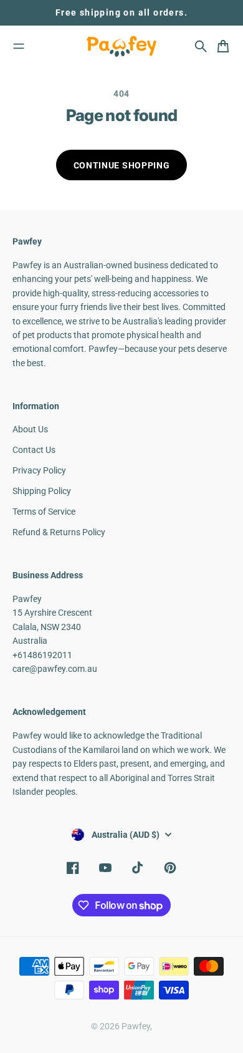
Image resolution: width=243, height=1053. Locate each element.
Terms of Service (43, 512)
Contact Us (33, 450)
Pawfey (136, 1026)
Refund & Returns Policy (58, 532)
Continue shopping (122, 165)
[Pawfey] (121, 46)
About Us (30, 429)
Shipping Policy (41, 491)
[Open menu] (18, 46)
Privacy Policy (39, 470)
